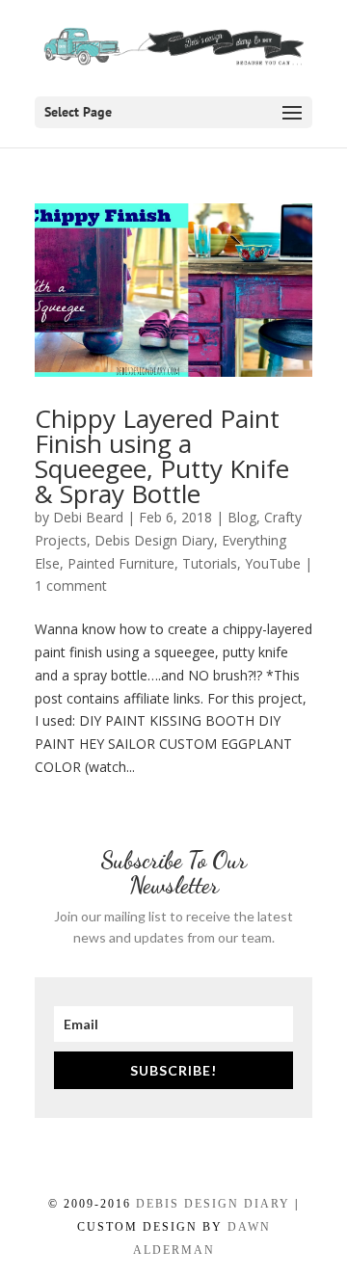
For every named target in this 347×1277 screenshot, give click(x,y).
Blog (241, 517)
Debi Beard (88, 517)
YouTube (273, 563)
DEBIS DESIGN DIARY (213, 1203)
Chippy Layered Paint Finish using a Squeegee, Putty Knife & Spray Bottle (162, 456)
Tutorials (209, 563)
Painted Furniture (120, 563)
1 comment (71, 585)
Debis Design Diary (154, 540)
